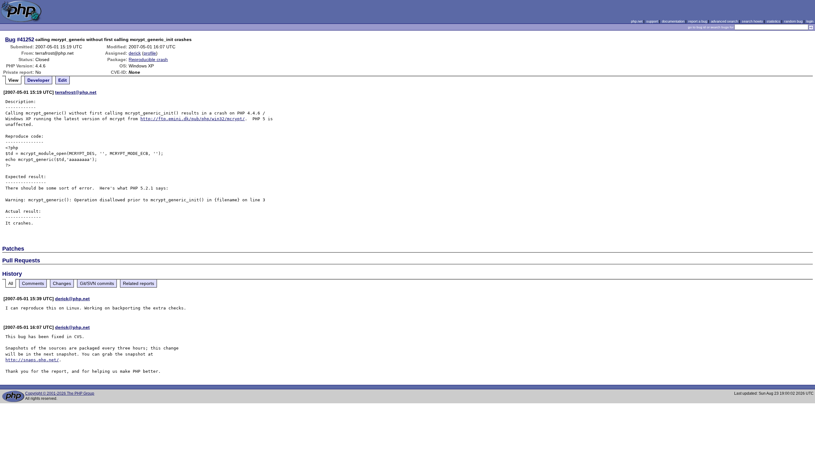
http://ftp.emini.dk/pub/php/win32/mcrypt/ (192, 118)
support (652, 21)
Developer (38, 80)
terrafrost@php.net (75, 92)
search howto (752, 21)
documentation (673, 21)
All (10, 283)
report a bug (697, 21)
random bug (793, 21)
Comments (33, 283)
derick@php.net (72, 298)
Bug (10, 39)
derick (135, 53)
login (809, 21)
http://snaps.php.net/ (32, 359)
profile (150, 53)
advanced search (724, 21)
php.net (636, 21)
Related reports (138, 283)
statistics (773, 21)
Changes (62, 283)
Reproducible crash (148, 59)
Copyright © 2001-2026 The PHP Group (59, 393)
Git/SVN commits (97, 283)
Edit (62, 80)
